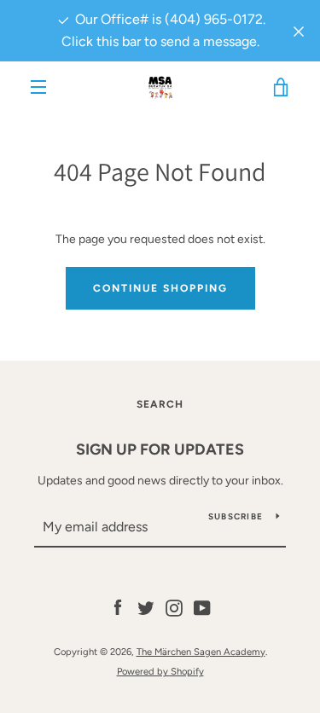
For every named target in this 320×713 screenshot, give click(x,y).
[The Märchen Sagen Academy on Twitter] (145, 607)
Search (160, 404)
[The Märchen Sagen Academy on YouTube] (202, 607)
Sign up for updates (160, 449)
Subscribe (235, 516)
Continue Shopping (160, 288)
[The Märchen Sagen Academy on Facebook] (117, 607)
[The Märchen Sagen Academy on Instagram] (174, 607)
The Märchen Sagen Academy (201, 652)
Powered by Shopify (160, 671)
